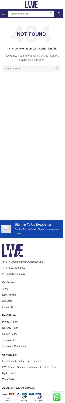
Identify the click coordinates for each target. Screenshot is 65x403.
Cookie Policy (9, 334)
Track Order (8, 379)
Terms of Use (9, 340)
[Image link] (12, 250)
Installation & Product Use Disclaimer (22, 361)
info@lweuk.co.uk (15, 274)
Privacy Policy (10, 321)
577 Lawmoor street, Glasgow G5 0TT (26, 262)
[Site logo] (31, 4)
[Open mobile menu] (4, 14)
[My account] (59, 14)
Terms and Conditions (14, 346)
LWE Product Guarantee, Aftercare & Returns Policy (30, 367)
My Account (8, 373)
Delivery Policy (10, 328)
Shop (5, 288)
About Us (7, 301)
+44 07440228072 (16, 268)
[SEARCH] (57, 68)
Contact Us (8, 307)
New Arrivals (9, 295)
